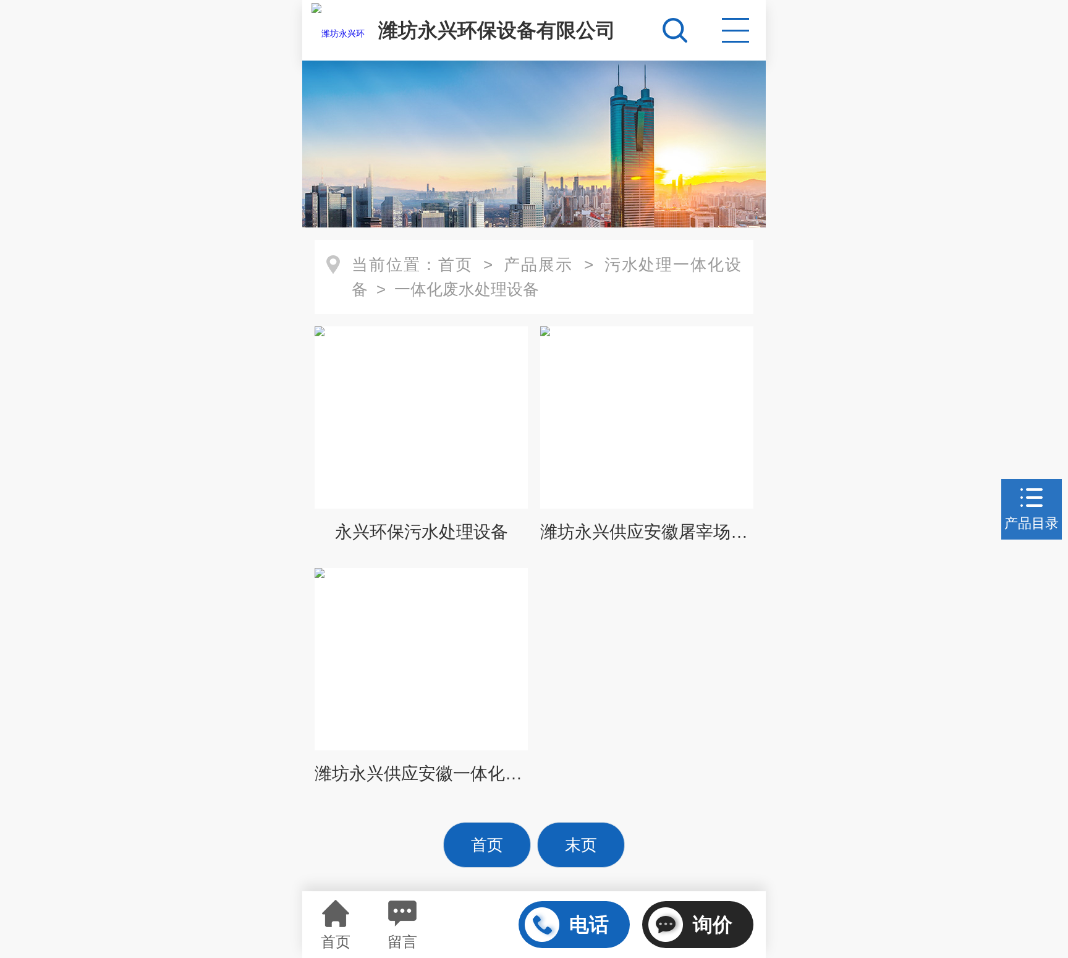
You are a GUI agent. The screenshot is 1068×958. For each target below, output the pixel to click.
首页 (455, 264)
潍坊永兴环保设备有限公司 (497, 30)
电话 (589, 924)
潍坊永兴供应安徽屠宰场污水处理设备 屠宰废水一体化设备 (646, 531)
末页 (581, 845)
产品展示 (538, 264)
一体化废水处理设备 (466, 289)
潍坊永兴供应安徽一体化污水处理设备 (421, 773)
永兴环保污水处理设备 (421, 531)
